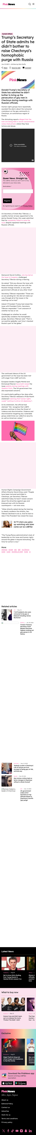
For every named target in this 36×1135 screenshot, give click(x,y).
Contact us (5, 1107)
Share (5, 68)
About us (4, 1100)
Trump (26, 551)
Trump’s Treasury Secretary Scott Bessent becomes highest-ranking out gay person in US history (27, 629)
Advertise (5, 1111)
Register (7, 201)
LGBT (19, 549)
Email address (9, 186)
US (30, 551)
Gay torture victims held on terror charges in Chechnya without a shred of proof (23, 780)
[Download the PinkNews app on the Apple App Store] (7, 1083)
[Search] (30, 4)
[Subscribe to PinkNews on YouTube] (17, 1131)
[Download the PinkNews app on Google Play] (21, 1083)
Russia (3, 551)
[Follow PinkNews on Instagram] (21, 1131)
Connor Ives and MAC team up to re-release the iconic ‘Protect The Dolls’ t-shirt (12, 1018)
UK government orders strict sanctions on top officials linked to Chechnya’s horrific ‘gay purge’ (26, 795)
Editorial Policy (7, 1104)
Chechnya (4, 549)
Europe (11, 549)
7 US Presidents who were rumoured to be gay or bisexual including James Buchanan (22, 615)
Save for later (16, 68)
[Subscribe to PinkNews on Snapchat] (26, 1131)
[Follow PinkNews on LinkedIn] (30, 1131)
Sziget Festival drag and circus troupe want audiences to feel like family (13, 1059)
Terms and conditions (9, 1118)
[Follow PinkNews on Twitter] (4, 1131)
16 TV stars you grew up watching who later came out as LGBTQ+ (24, 524)
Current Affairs (7, 34)
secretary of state (17, 551)
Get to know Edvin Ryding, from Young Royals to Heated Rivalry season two (12, 977)
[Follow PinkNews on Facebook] (8, 1131)
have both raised (22, 384)
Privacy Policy (27, 206)
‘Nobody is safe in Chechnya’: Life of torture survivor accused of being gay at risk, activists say (24, 768)
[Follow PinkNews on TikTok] (13, 1131)
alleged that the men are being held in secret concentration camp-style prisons (17, 121)
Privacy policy (6, 1122)
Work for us (5, 1115)
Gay (15, 549)
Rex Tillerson (25, 549)
